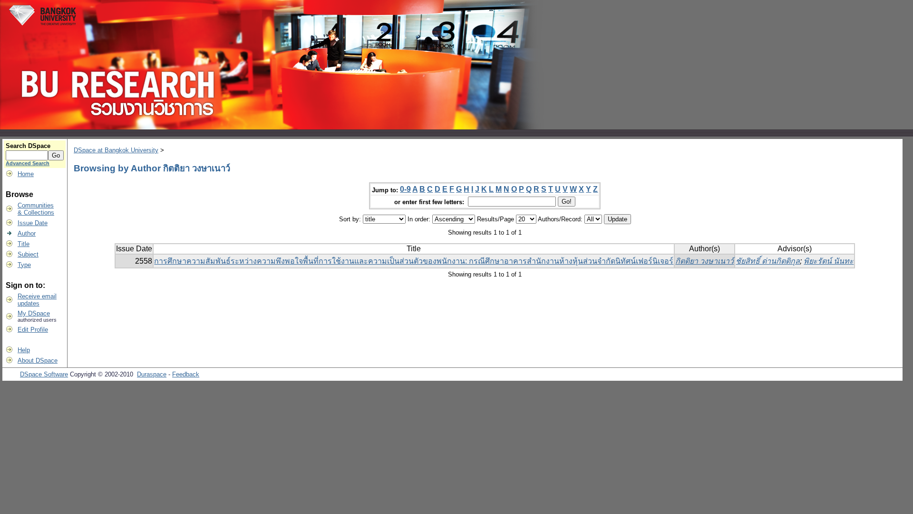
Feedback (185, 374)
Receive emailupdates (37, 300)
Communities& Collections (36, 209)
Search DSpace (28, 145)
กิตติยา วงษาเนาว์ (704, 261)
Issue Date (33, 223)
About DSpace (38, 360)
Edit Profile (33, 329)
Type (24, 264)
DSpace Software (44, 374)
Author (27, 233)
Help (24, 350)
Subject (28, 254)
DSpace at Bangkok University (116, 150)
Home (26, 174)
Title (23, 243)
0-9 (405, 189)
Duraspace (151, 374)
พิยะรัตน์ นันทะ (829, 261)
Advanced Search (27, 163)
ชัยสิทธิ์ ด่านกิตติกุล (768, 261)
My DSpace (34, 313)
